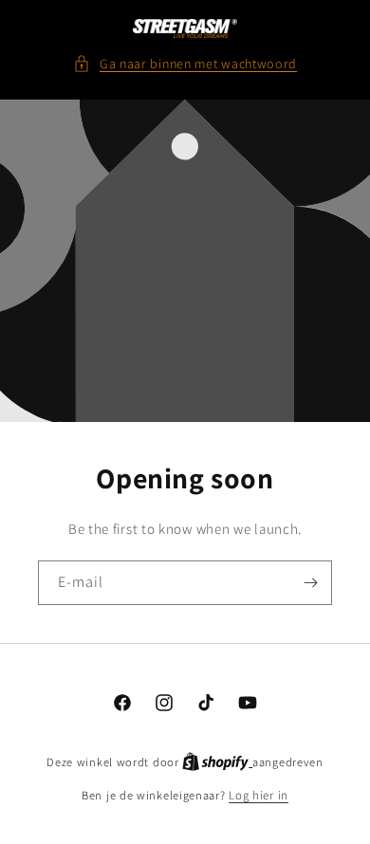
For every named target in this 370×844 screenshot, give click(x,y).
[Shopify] (217, 762)
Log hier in (258, 795)
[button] (185, 64)
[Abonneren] (310, 582)
